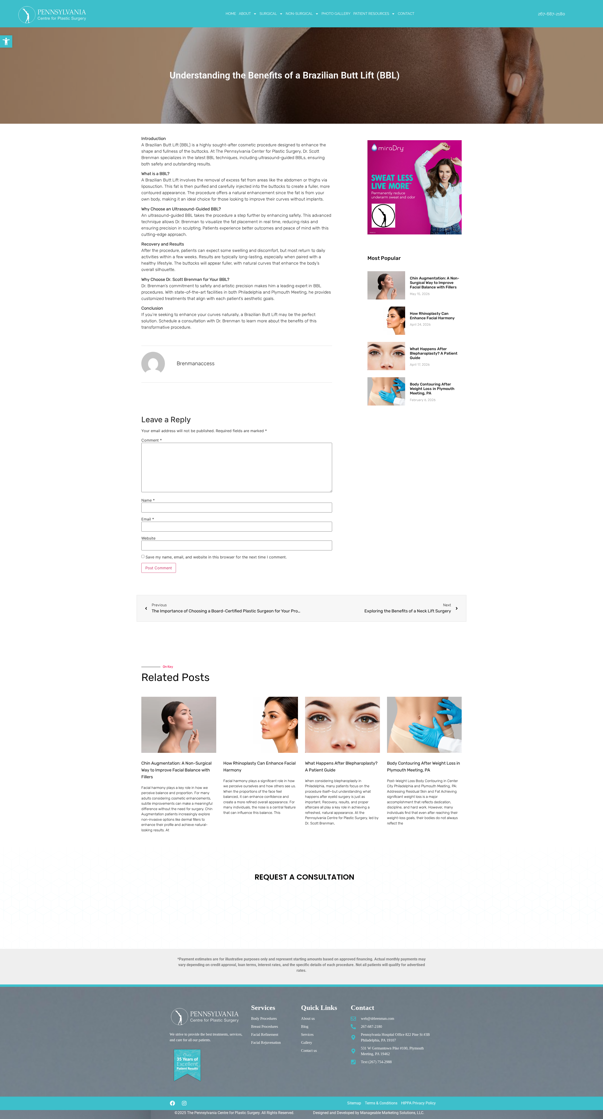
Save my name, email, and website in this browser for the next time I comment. (216, 557)
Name (148, 500)
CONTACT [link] (406, 14)
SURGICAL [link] (268, 14)
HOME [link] (231, 14)
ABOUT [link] (245, 14)
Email (147, 519)
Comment (151, 440)
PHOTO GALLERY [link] (336, 14)
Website (148, 538)
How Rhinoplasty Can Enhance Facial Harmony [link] (432, 315)
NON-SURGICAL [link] (299, 14)
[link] (6, 41)
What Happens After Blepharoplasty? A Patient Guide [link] (433, 353)
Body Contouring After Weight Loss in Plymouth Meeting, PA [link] (432, 388)
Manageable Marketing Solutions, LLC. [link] (392, 1113)
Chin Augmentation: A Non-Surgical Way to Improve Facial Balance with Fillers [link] (434, 282)
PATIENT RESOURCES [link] (371, 14)
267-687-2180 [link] (551, 13)
